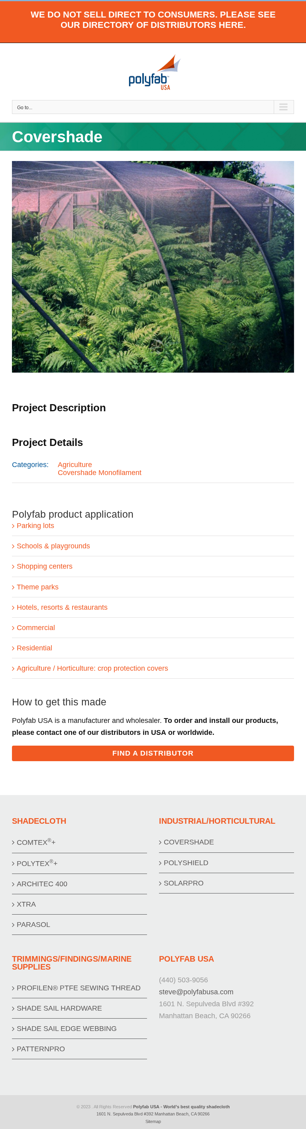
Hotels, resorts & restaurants (62, 607)
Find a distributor (153, 753)
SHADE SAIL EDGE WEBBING (67, 1029)
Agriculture (75, 465)
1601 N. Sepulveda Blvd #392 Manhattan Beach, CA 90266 (153, 1113)
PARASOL (33, 925)
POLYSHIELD (186, 863)
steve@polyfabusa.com (196, 992)
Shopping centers (45, 566)
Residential (34, 648)
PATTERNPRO (41, 1049)
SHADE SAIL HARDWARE (59, 1008)
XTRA (26, 904)
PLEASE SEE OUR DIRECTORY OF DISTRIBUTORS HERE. (168, 20)
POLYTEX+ (37, 863)
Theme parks (38, 587)
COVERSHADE (189, 842)
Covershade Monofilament (99, 473)
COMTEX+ (36, 841)
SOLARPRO (184, 883)
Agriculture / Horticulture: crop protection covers (92, 668)
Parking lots (35, 526)
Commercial (36, 628)
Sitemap (153, 1121)
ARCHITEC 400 (42, 884)
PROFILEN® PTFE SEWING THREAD (79, 988)
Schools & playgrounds (53, 546)
